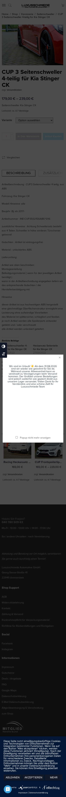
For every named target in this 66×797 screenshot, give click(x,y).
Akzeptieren (33, 777)
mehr (54, 777)
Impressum (23, 792)
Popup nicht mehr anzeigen (35, 437)
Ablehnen (13, 777)
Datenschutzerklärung (38, 792)
